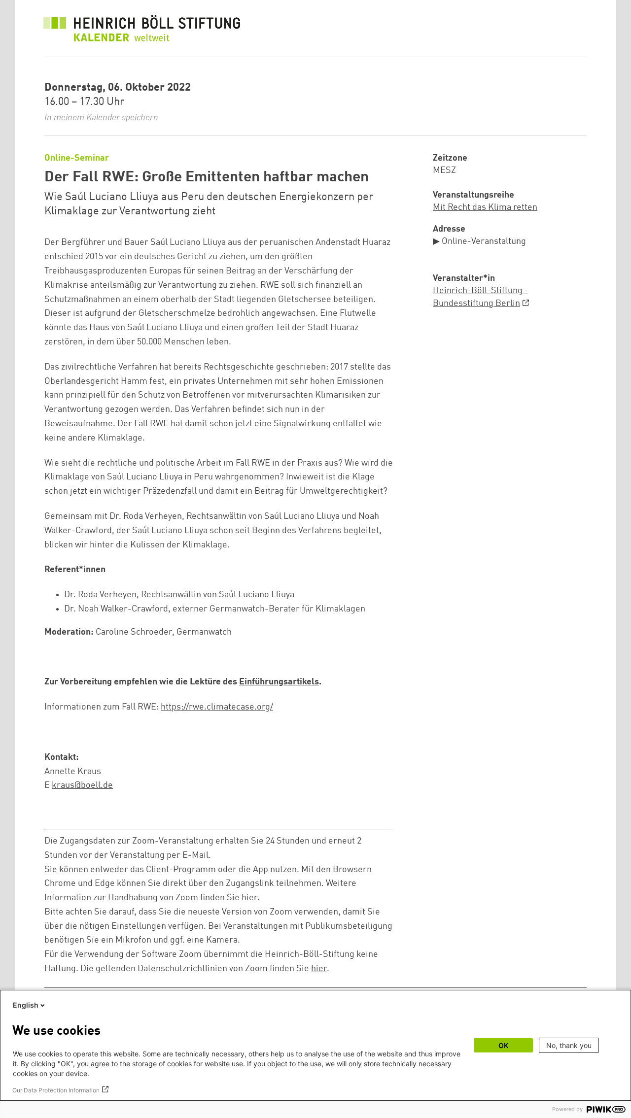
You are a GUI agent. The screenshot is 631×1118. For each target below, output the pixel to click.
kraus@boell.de (82, 785)
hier (319, 968)
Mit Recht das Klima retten (485, 207)
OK (503, 1045)
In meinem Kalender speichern (101, 117)
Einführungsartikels (279, 682)
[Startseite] (142, 31)
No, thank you (569, 1045)
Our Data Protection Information (56, 1090)
